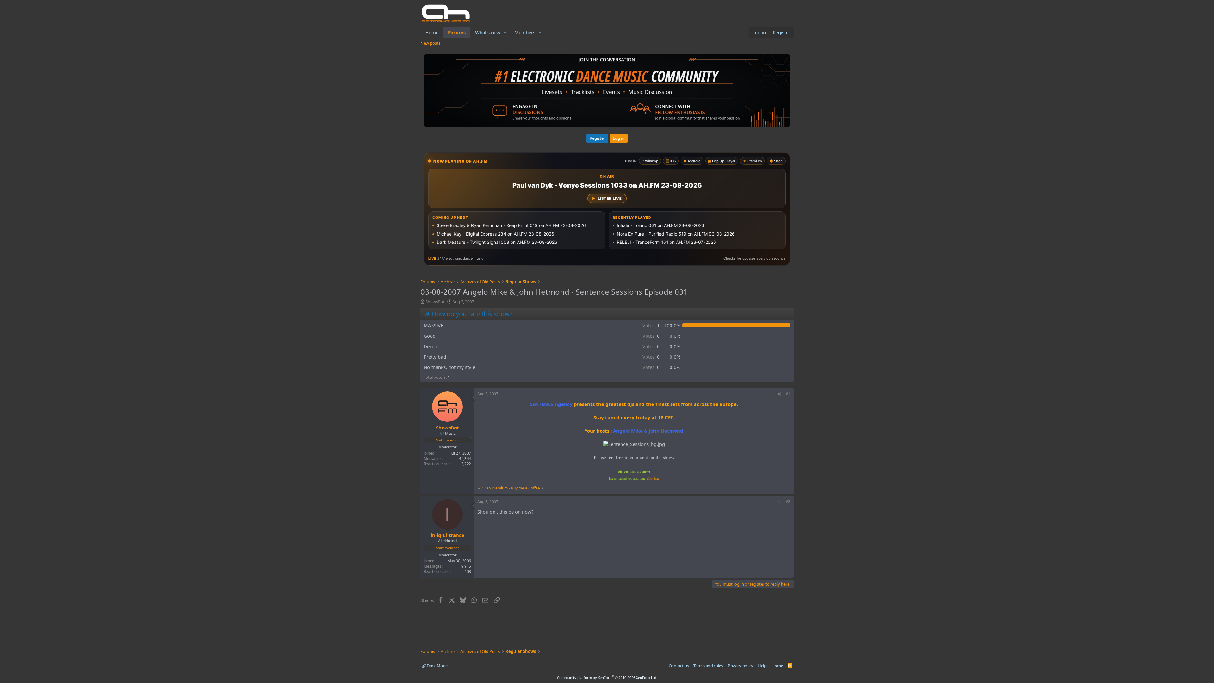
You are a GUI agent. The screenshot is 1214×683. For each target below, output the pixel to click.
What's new (487, 32)
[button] (505, 32)
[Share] (779, 394)
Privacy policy (740, 665)
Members (524, 32)
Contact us (679, 665)
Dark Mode (437, 665)
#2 (788, 501)
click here (653, 478)
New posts (430, 43)
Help (762, 665)
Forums (457, 32)
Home (431, 32)
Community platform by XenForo (607, 677)
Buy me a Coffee (525, 488)
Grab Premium (495, 488)
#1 (788, 394)
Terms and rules (708, 665)
